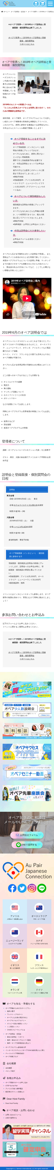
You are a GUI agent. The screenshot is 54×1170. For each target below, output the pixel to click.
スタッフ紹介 (10, 1071)
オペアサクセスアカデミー (16, 1020)
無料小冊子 (11, 1011)
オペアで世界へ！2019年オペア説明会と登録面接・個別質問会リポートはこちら (27, 40)
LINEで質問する (29, 844)
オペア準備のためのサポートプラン (18, 1008)
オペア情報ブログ (12, 1056)
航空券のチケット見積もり (15, 1092)
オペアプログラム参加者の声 (16, 1047)
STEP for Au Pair (12, 1086)
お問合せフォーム (29, 835)
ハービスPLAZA (20, 527)
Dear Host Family (12, 1103)
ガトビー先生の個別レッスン (17, 1024)
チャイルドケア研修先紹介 (15, 1053)
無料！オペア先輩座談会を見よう (19, 1043)
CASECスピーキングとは (16, 1030)
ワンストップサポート (15, 1014)
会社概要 (9, 1068)
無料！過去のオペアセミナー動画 (19, 1040)
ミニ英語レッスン (13, 1027)
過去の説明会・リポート (15, 1037)
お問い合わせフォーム (13, 1115)
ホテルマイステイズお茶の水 (26, 505)
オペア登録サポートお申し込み (17, 1082)
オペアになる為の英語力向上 (17, 1017)
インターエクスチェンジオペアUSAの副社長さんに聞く (25, 1050)
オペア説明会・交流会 (13, 1034)
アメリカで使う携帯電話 (14, 1089)
